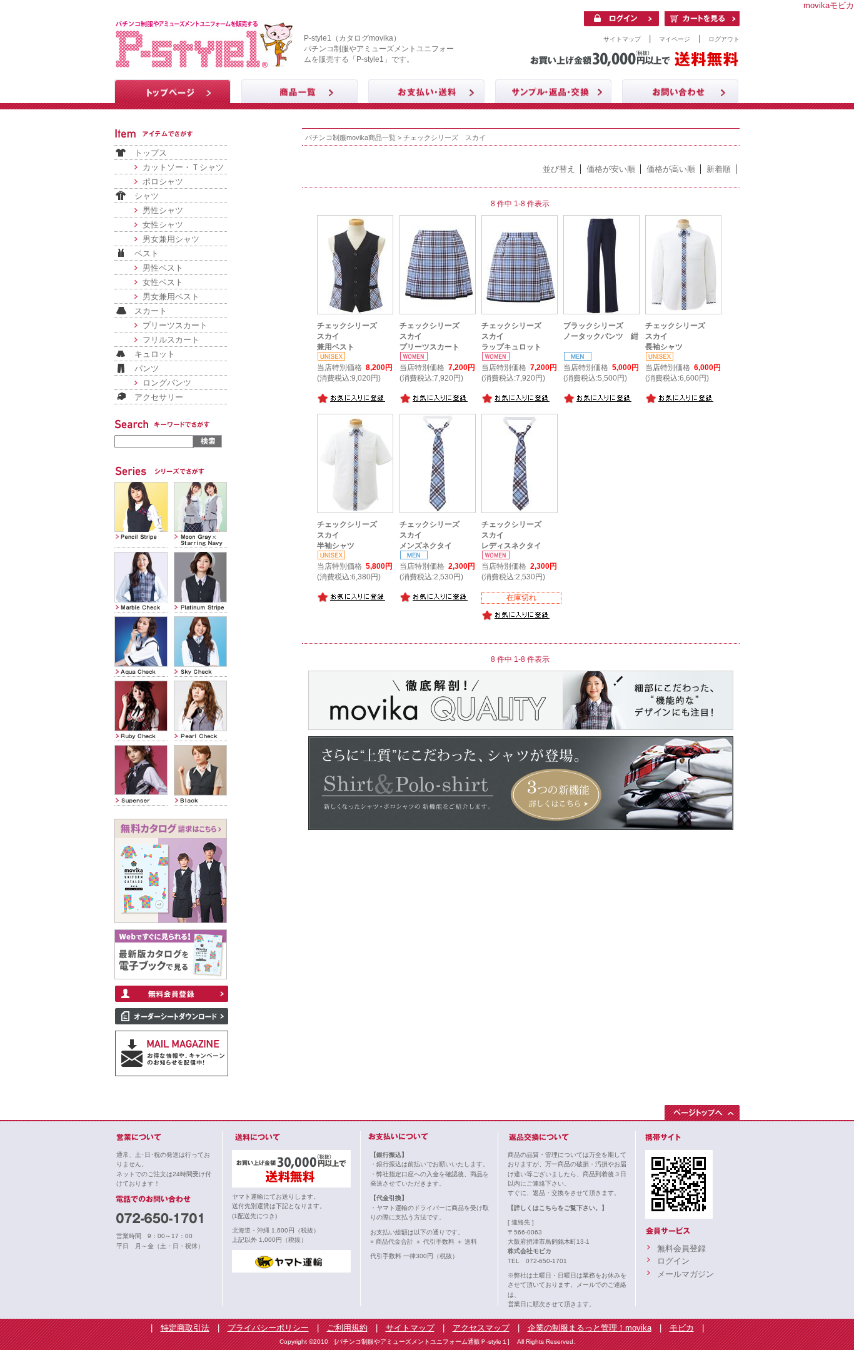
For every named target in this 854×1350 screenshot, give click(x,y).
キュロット (154, 354)
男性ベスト (163, 267)
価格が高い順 (670, 169)
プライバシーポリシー (268, 1327)
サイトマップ (622, 39)
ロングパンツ (167, 383)
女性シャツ (163, 224)
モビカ (682, 1327)
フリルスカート (171, 339)
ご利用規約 (347, 1327)
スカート (150, 311)
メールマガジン (685, 1274)
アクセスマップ (481, 1327)
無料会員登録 (681, 1248)
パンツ (146, 368)
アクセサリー (158, 397)
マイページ (674, 39)
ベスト (146, 253)
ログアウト (724, 39)
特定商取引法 (185, 1327)
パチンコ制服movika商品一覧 (350, 137)
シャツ (146, 196)
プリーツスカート (175, 325)
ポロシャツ (163, 181)
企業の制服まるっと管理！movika (589, 1327)
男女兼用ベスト (171, 296)
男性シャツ (163, 210)
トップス (150, 153)
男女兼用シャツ (171, 239)
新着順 (718, 169)
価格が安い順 (610, 169)
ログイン (673, 1261)
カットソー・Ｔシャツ (183, 167)
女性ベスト (163, 282)
